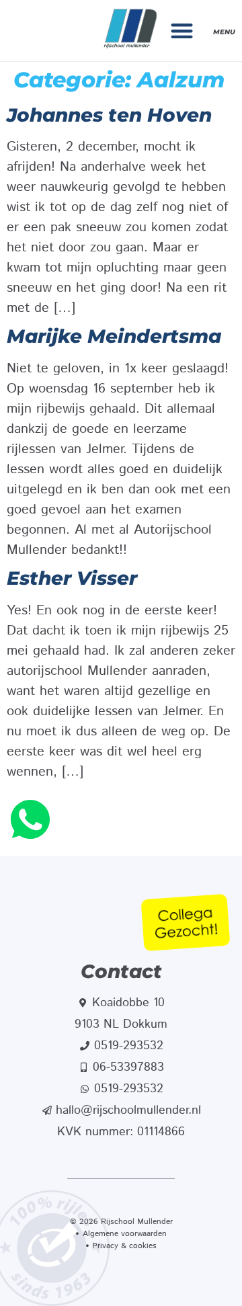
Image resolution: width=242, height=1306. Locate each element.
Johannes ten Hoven (109, 115)
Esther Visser (72, 578)
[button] (182, 30)
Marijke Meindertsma (114, 336)
